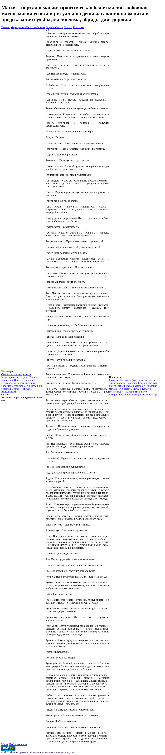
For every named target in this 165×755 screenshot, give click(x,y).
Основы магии (9, 374)
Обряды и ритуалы (21, 388)
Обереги (152, 383)
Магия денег (123, 388)
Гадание (24, 377)
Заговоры (125, 380)
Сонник (40, 27)
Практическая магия (25, 380)
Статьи (59, 27)
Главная (5, 27)
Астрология (24, 374)
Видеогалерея (8, 391)
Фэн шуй (126, 394)
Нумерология (8, 383)
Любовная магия (18, 744)
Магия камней (117, 385)
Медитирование (10, 377)
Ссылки (68, 27)
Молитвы (114, 380)
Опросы (50, 27)
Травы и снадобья (135, 385)
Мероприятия (18, 27)
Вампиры (29, 383)
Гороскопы (7, 385)
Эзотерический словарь (145, 394)
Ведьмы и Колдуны (141, 388)
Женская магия (22, 385)
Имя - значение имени (143, 380)
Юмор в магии (134, 391)
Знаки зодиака (117, 383)
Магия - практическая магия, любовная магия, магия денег (42, 752)
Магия (4, 744)
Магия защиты (117, 391)
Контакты (78, 27)
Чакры (20, 383)
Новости (31, 27)
